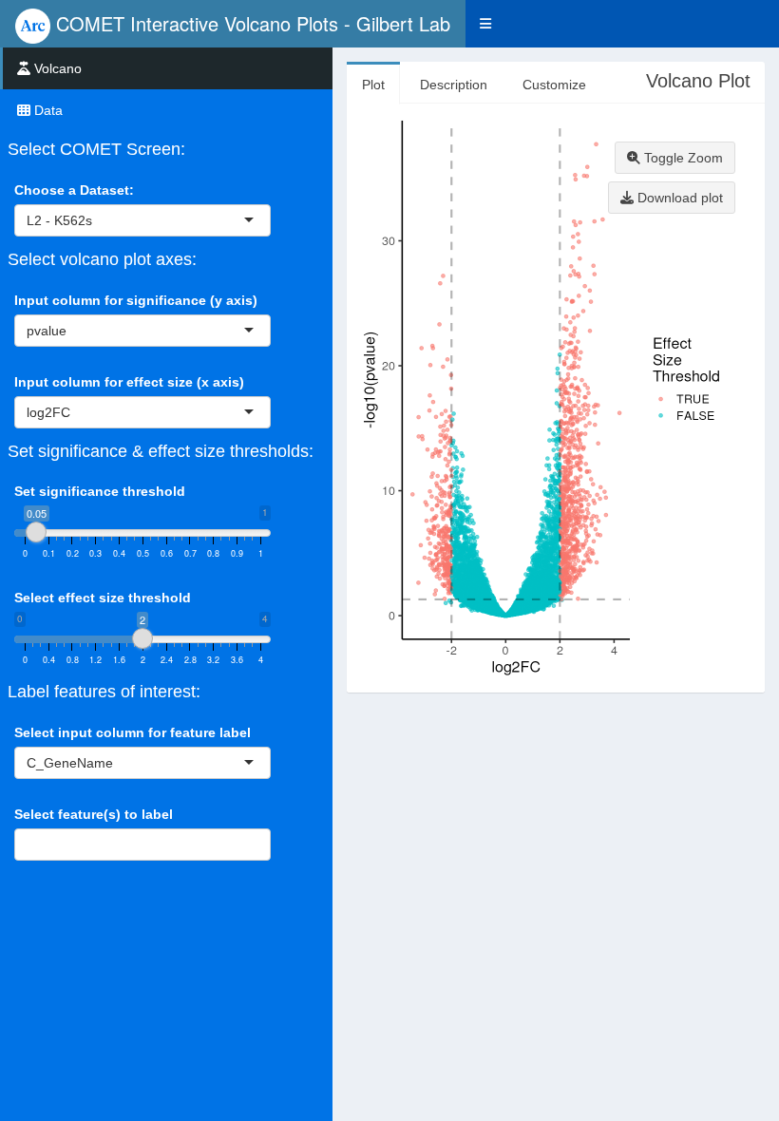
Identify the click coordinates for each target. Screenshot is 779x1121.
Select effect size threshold (102, 597)
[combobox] (94, 220)
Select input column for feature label (132, 732)
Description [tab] (453, 84)
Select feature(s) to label (93, 814)
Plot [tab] (373, 84)
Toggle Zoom (681, 157)
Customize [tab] (554, 84)
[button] (485, 24)
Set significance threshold (99, 491)
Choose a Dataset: (74, 190)
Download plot (678, 197)
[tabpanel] (556, 387)
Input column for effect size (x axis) (129, 382)
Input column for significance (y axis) (135, 300)
